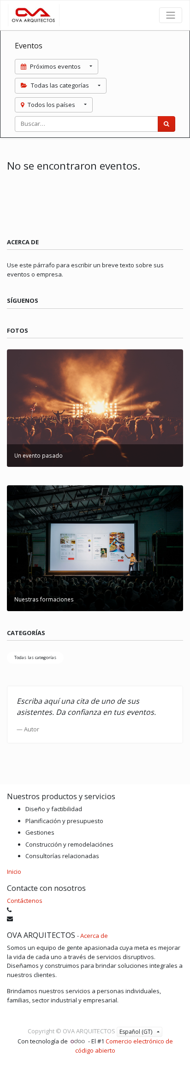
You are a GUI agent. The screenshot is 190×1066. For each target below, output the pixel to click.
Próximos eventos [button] (55, 66)
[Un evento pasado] (95, 407)
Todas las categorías (35, 657)
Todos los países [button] (51, 104)
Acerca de (94, 935)
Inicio (14, 871)
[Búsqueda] (166, 124)
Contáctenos (24, 900)
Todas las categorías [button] (60, 85)
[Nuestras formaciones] (95, 547)
